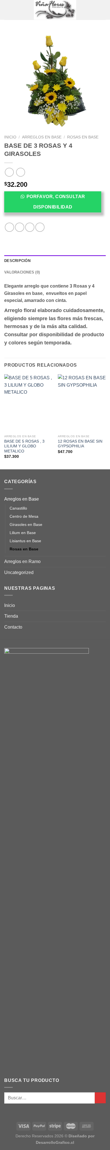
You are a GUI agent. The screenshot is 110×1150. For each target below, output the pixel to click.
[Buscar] (104, 10)
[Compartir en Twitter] (29, 227)
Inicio (10, 137)
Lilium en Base (23, 532)
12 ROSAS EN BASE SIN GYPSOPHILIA (80, 444)
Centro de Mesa (24, 516)
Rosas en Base (82, 137)
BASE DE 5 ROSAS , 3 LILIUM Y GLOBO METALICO (24, 446)
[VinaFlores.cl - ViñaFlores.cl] (55, 10)
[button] (55, 203)
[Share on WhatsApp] (9, 227)
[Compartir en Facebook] (19, 227)
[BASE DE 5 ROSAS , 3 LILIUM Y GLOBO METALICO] (28, 403)
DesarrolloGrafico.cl (55, 1142)
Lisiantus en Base (25, 541)
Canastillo (18, 508)
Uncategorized (19, 572)
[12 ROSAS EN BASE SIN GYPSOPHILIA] (82, 403)
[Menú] (7, 10)
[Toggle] (103, 499)
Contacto (13, 627)
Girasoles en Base (26, 524)
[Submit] (100, 1097)
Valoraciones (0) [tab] (22, 272)
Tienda (11, 616)
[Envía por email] (40, 227)
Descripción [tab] (17, 261)
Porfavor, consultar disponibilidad (56, 201)
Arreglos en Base (41, 137)
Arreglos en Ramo (22, 561)
